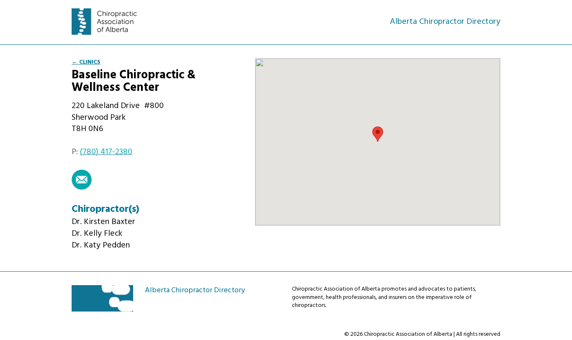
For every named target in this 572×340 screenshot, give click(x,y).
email (82, 180)
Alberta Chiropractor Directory (109, 21)
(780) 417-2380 (106, 152)
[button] (377, 134)
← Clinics (86, 62)
